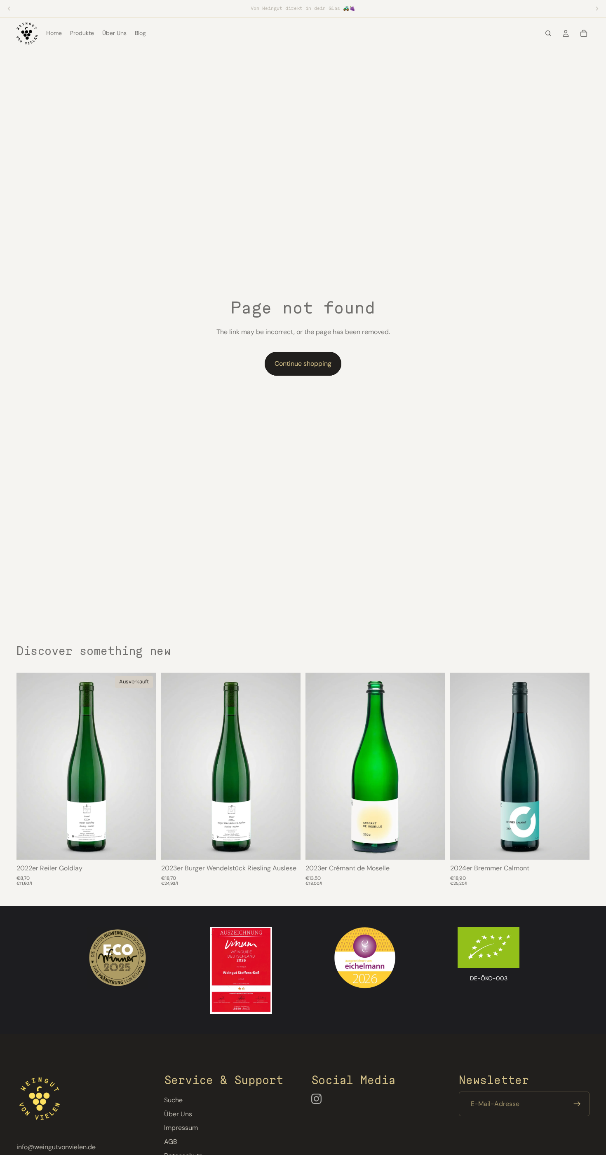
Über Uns (178, 1114)
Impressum (181, 1128)
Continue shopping (303, 363)
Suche (173, 1100)
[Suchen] (548, 33)
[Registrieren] (577, 1104)
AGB (170, 1141)
